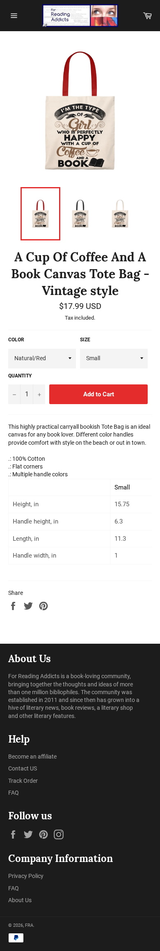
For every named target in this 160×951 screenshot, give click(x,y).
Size (85, 340)
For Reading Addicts (33, 676)
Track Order (23, 780)
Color (16, 340)
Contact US (22, 768)
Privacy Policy (25, 876)
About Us (20, 900)
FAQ (13, 792)
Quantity (20, 376)
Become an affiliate (32, 756)
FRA (29, 925)
